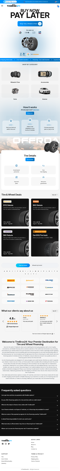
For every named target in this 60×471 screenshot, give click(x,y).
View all (54, 195)
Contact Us (34, 449)
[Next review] (57, 321)
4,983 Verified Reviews (12, 323)
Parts (15, 99)
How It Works (4, 459)
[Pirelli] (11, 280)
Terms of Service (35, 461)
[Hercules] (11, 287)
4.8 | (32, 54)
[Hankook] (30, 287)
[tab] (30, 395)
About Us (33, 444)
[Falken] (49, 280)
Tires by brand (23, 265)
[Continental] (30, 280)
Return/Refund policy (6, 461)
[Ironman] (11, 294)
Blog (32, 447)
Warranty (3, 463)
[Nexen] (30, 301)
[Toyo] (11, 301)
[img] (12, 321)
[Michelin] (49, 287)
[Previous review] (3, 321)
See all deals (30, 159)
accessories (45, 82)
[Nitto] (49, 294)
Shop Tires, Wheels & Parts (28, 24)
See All (54, 311)
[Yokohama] (49, 301)
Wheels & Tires (15, 82)
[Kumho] (30, 294)
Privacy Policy (34, 457)
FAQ (2, 457)
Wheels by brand (37, 265)
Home (32, 442)
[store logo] (13, 5)
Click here (36, 110)
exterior (44, 99)
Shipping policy (35, 459)
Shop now (30, 113)
